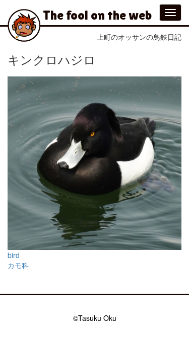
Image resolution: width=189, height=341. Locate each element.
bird (14, 255)
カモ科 (18, 265)
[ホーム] (24, 25)
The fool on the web (97, 15)
